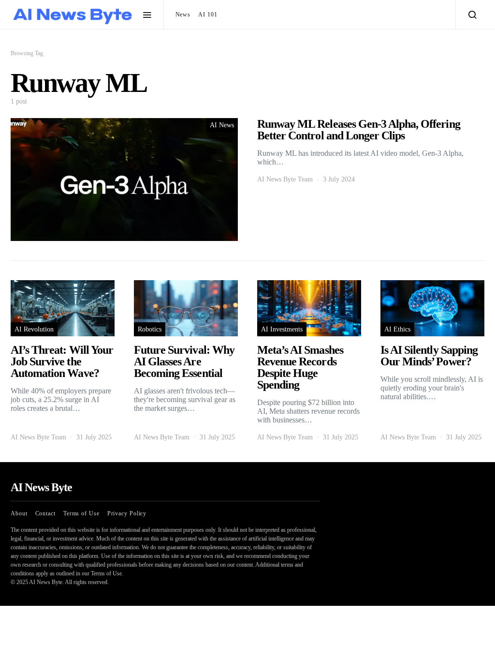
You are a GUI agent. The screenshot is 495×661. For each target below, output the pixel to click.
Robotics (149, 329)
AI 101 (207, 14)
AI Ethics (397, 329)
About (19, 513)
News (183, 14)
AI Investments (282, 329)
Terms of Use (81, 513)
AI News (222, 125)
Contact (45, 513)
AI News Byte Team (285, 179)
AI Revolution (34, 329)
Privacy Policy (127, 513)
